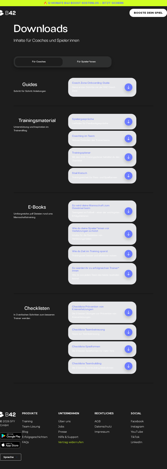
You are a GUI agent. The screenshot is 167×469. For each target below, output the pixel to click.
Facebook (137, 421)
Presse (62, 431)
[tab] (39, 62)
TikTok (135, 437)
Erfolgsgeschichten (34, 437)
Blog (25, 431)
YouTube (137, 431)
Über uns (64, 421)
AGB (97, 421)
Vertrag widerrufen (71, 442)
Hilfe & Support (68, 437)
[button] (10, 457)
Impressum (102, 431)
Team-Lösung (31, 426)
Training (27, 421)
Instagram (137, 426)
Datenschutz (103, 426)
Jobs (61, 426)
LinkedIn (136, 442)
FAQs (25, 442)
